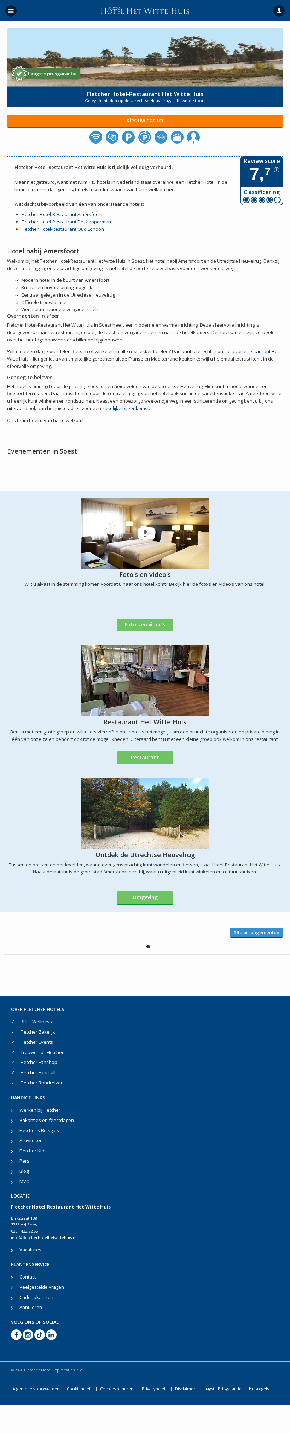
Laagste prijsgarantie (52, 73)
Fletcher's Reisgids (39, 1130)
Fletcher (31, 214)
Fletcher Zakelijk (38, 1032)
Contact (27, 1277)
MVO (24, 1181)
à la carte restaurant (249, 351)
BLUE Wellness (36, 1021)
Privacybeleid (155, 1388)
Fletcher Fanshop (39, 1062)
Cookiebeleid (80, 1388)
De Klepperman (94, 221)
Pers (24, 1161)
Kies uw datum (145, 120)
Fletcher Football (38, 1072)
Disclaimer (185, 1388)
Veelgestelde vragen (41, 1287)
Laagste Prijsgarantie (222, 1388)
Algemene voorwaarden (36, 1388)
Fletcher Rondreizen (42, 1083)
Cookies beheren (117, 1388)
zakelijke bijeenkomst (125, 408)
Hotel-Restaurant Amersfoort (71, 214)
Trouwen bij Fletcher (42, 1052)
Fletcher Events (37, 1042)
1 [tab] (148, 946)
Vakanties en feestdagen (46, 1120)
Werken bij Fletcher (39, 1110)
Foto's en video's (145, 624)
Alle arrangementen (256, 932)
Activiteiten (31, 1140)
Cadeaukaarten (36, 1297)
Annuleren (30, 1307)
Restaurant (145, 757)
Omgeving (145, 897)
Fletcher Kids (33, 1150)
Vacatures (30, 1249)
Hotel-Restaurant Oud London (71, 229)
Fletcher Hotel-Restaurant (49, 221)
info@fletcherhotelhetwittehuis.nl (43, 1237)
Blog (24, 1171)
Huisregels (259, 1388)
